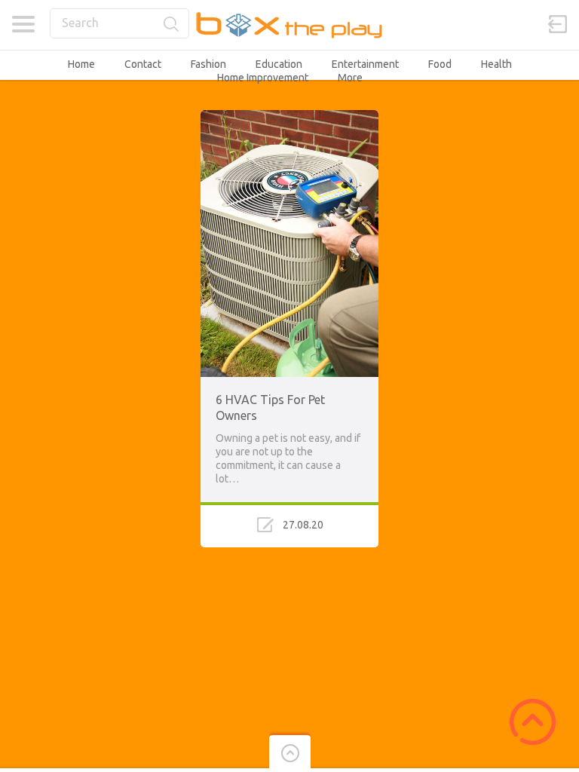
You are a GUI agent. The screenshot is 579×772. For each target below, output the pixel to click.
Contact (142, 64)
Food (440, 64)
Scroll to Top (532, 722)
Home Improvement (262, 78)
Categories (23, 24)
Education (279, 64)
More (350, 78)
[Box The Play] (290, 24)
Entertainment (365, 64)
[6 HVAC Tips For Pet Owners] (289, 117)
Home (81, 64)
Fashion (208, 64)
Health (496, 64)
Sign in (558, 24)
